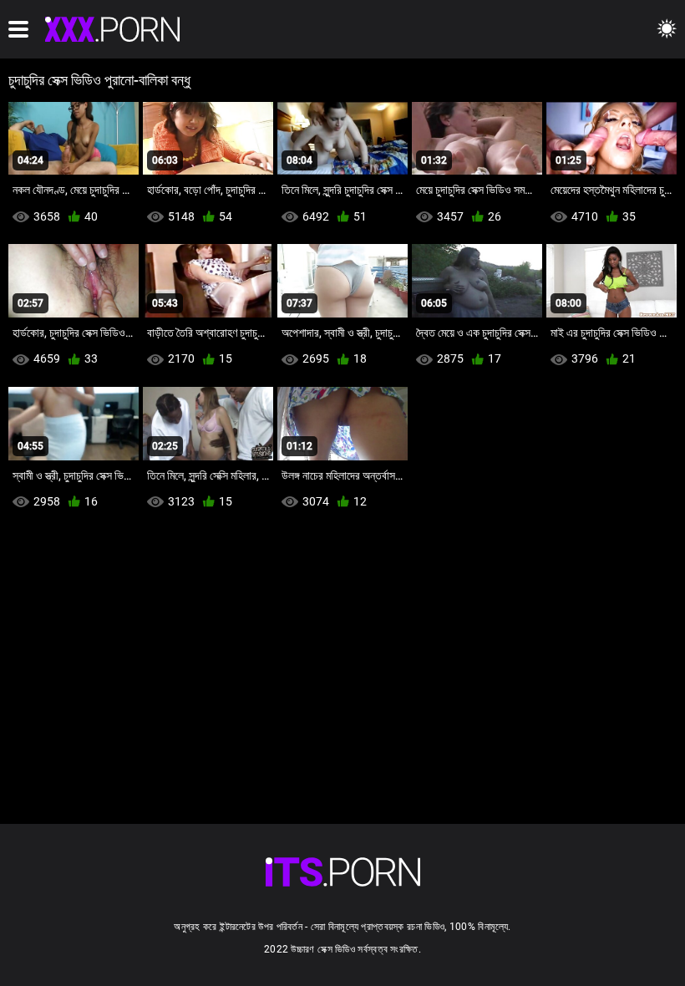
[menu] (18, 29)
